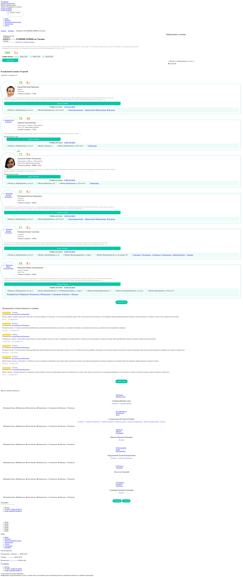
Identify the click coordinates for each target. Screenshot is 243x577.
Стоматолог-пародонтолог (135, 422)
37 (20, 192)
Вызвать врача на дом (11, 136)
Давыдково (136, 255)
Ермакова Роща (13, 294)
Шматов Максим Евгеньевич (121, 437)
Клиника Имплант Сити (121, 401)
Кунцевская (147, 255)
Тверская (66, 294)
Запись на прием (62, 103)
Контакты (8, 547)
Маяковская (24, 294)
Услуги (7, 25)
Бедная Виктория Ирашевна (28, 87)
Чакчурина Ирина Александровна (30, 268)
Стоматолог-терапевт (28, 42)
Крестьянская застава (76, 110)
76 (20, 118)
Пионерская (167, 255)
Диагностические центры (13, 22)
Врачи (7, 19)
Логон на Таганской (121, 472)
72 (20, 154)
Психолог (121, 440)
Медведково (92, 146)
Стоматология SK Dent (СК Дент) (121, 419)
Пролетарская (101, 110)
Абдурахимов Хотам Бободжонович (122, 455)
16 (20, 263)
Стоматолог (115, 403)
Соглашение (9, 546)
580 (7, 53)
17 (20, 227)
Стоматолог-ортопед (125, 403)
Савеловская (56, 294)
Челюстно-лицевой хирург (151, 422)
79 (20, 82)
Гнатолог (162, 422)
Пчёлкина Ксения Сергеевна (28, 232)
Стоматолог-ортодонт (16, 42)
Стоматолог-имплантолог (93, 422)
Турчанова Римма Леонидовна (29, 158)
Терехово (190, 255)
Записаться (10, 60)
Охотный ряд (35, 294)
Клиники (8, 20)
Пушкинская (46, 294)
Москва (7, 507)
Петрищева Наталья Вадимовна (29, 196)
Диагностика (9, 24)
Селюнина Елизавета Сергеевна (121, 490)
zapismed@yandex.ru (13, 511)
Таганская (111, 110)
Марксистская (89, 110)
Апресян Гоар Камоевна (26, 123)
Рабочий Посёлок (179, 255)
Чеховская (74, 294)
